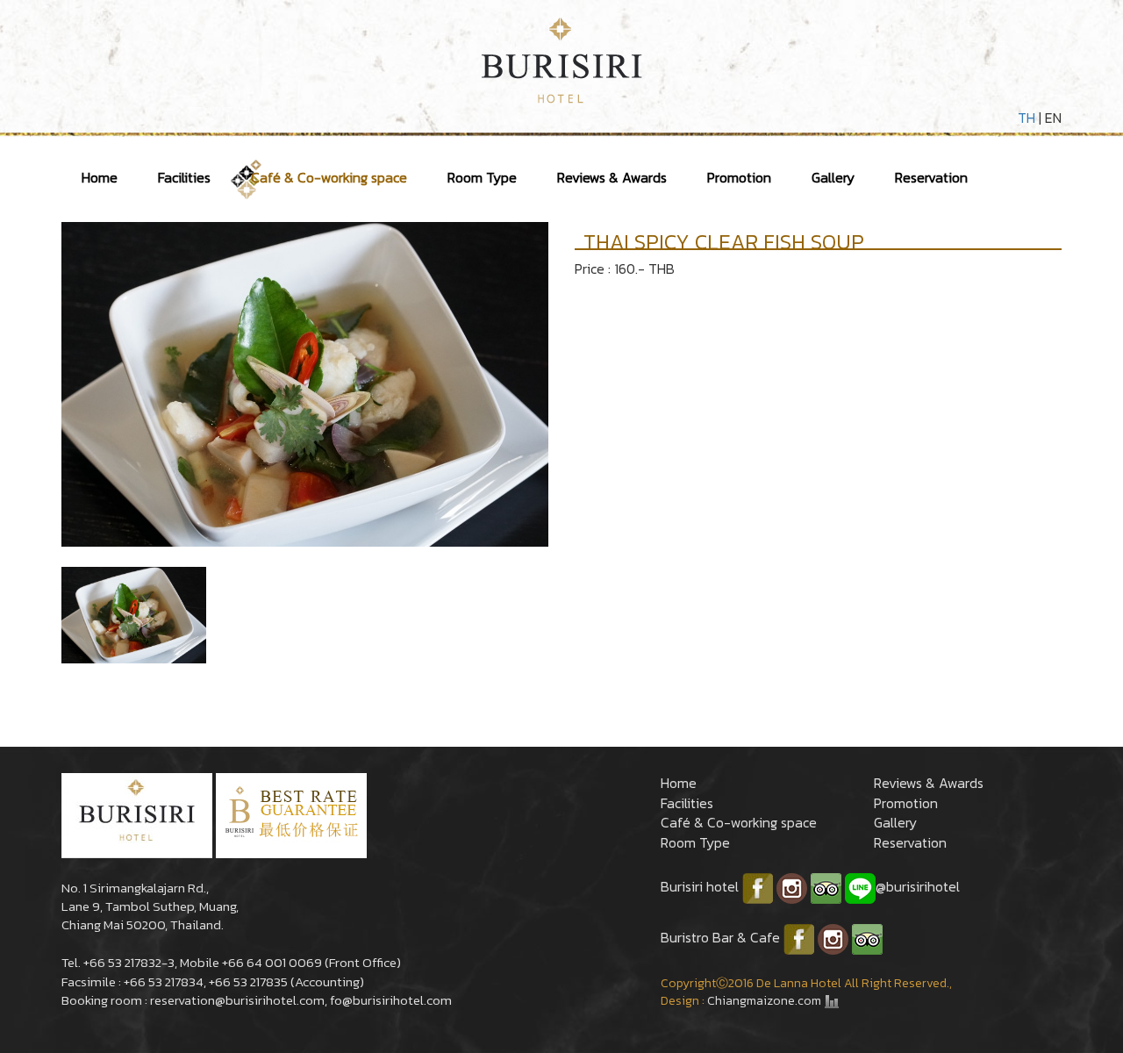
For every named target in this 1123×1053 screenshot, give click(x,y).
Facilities (184, 177)
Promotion (739, 177)
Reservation (931, 177)
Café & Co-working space (329, 177)
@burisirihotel (918, 886)
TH (1026, 117)
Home (100, 177)
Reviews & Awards (612, 177)
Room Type (482, 177)
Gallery (833, 177)
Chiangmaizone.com (764, 1001)
